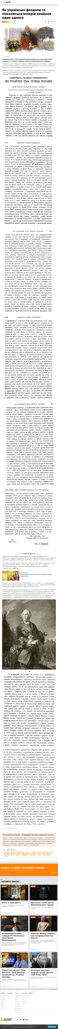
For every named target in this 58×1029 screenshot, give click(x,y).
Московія (7, 853)
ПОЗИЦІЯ (10, 993)
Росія (51, 852)
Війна (2, 1003)
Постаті (6, 852)
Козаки (28, 852)
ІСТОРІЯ (5, 21)
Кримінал (3, 1001)
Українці (39, 852)
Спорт (2, 1005)
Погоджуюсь (52, 1026)
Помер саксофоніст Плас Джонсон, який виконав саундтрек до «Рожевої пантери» (14, 973)
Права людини (47, 855)
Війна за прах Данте (11, 903)
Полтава (3, 1006)
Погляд (12, 852)
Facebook (7, 56)
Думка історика (26, 853)
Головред (17, 995)
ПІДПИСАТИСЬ (54, 872)
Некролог (24, 1003)
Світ (2, 1008)
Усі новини (3, 995)
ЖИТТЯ (31, 993)
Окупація (46, 852)
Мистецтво (5, 953)
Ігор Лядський (18, 1008)
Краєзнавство (20, 852)
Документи (36, 853)
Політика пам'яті (9, 855)
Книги (23, 999)
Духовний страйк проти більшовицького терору (42, 904)
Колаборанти (25, 855)
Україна (33, 852)
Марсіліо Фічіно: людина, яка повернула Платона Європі (43, 935)
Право (39, 855)
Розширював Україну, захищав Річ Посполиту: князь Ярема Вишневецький (13, 936)
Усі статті (24, 995)
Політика (33, 953)
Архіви (43, 853)
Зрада (17, 855)
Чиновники (33, 855)
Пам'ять (48, 853)
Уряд (19, 853)
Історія (4, 886)
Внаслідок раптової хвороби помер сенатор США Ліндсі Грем (42, 972)
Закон (6, 856)
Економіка (3, 999)
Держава (13, 853)
